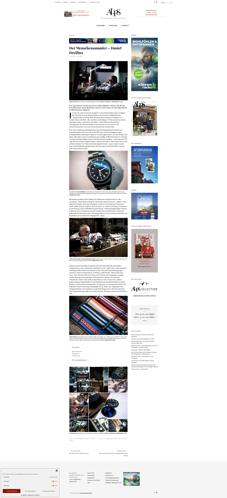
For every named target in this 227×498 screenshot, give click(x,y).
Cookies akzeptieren (11, 491)
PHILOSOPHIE (90, 475)
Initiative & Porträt (89, 438)
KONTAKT (65, 2)
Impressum (36, 495)
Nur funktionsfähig (30, 491)
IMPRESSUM (108, 473)
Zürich (71, 440)
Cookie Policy (24, 495)
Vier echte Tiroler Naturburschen (79, 452)
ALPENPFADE (113, 25)
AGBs (88, 483)
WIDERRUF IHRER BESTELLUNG (113, 483)
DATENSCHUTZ (109, 475)
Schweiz (120, 438)
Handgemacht (109, 438)
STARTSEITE (58, 2)
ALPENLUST (125, 25)
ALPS (80, 56)
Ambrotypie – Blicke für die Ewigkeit (140, 350)
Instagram (157, 3)
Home (115, 438)
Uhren (124, 438)
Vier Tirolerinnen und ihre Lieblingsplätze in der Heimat (113, 453)
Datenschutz (31, 495)
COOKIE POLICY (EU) (95, 2)
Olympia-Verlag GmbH (86, 493)
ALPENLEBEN (100, 25)
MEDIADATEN (90, 473)
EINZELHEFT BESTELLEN (93, 480)
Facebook (154, 3)
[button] (57, 471)
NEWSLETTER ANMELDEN (111, 480)
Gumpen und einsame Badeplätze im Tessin (142, 339)
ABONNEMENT (82, 2)
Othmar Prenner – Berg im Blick (139, 369)
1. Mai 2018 (72, 56)
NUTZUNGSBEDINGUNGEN (112, 478)
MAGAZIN (72, 2)
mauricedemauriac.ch (81, 360)
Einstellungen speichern (48, 491)
